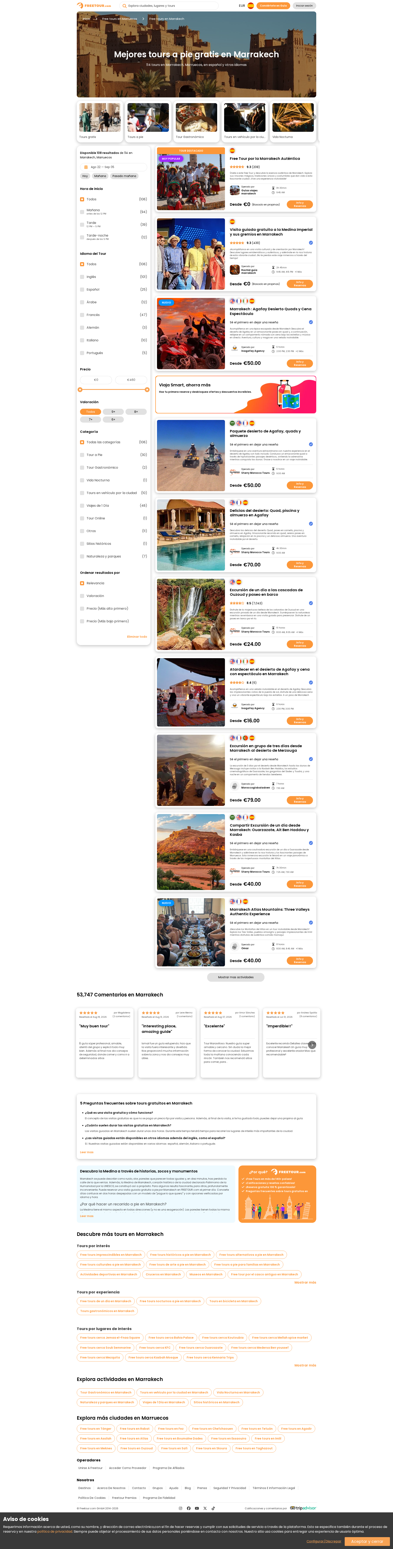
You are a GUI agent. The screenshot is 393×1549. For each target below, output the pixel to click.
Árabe (117, 302)
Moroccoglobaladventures (255, 787)
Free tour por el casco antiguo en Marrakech (264, 1274)
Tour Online (117, 518)
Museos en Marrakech (206, 1274)
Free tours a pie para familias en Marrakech (247, 1264)
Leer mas (87, 1152)
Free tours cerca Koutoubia (223, 1338)
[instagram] (180, 1508)
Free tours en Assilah (95, 1438)
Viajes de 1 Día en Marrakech (164, 1402)
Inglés (117, 277)
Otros (117, 531)
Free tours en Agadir (296, 1429)
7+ (91, 419)
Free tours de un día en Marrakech (105, 1301)
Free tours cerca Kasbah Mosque (153, 1357)
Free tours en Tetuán (257, 1429)
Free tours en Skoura (211, 1448)
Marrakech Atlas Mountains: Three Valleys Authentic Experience (269, 911)
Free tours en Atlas (134, 1438)
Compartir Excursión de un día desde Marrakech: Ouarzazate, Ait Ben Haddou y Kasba (269, 830)
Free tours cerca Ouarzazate (201, 1348)
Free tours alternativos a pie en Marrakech (251, 1255)
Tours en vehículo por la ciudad (117, 493)
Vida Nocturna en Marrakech (238, 1392)
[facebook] (188, 1508)
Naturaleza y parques (117, 556)
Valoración (95, 596)
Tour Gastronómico (117, 468)
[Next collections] (313, 117)
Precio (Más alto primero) (107, 609)
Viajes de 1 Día (117, 506)
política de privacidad (54, 1531)
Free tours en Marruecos (119, 19)
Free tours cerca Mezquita (100, 1357)
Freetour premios (124, 1498)
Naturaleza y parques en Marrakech (107, 1402)
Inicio (86, 19)
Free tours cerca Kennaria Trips (210, 1357)
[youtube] (196, 1508)
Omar (245, 948)
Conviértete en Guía (273, 5)
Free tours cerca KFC (155, 1348)
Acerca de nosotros (111, 1488)
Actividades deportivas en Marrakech (108, 1274)
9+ (113, 412)
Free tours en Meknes (96, 1448)
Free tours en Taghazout (254, 1448)
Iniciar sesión (304, 5)
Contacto (139, 1488)
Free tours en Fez (171, 1429)
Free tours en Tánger (95, 1429)
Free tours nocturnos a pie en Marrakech (170, 1301)
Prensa (202, 1488)
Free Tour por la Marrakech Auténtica (265, 158)
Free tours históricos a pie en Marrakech (180, 1255)
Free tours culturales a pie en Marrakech (110, 1264)
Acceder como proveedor (127, 1468)
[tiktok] (213, 1508)
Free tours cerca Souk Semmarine (105, 1348)
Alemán (117, 328)
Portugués (117, 353)
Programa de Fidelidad (159, 1498)
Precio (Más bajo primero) (108, 621)
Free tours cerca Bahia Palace (171, 1338)
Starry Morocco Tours (255, 473)
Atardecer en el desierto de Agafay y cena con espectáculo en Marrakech (270, 671)
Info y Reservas (300, 204)
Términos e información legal (274, 1488)
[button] (100, 121)
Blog (188, 1488)
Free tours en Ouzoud (137, 1448)
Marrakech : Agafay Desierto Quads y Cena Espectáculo (271, 311)
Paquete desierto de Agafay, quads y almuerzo (265, 433)
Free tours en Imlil (268, 1438)
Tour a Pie (117, 455)
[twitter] (205, 1508)
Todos (90, 412)
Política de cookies (92, 1498)
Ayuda (173, 1488)
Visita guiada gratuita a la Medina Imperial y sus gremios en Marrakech (271, 232)
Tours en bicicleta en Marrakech (233, 1301)
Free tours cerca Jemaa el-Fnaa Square (110, 1338)
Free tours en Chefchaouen (212, 1429)
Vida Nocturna (117, 480)
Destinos (84, 1488)
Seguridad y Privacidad (229, 1488)
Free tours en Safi (174, 1448)
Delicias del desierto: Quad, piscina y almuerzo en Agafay (264, 513)
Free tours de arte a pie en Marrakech (177, 1264)
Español (117, 290)
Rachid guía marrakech (249, 272)
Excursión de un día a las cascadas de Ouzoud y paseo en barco (266, 592)
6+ (113, 419)
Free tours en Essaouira (228, 1438)
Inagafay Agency (252, 351)
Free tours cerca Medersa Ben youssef (260, 1348)
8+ (136, 412)
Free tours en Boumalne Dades (180, 1438)
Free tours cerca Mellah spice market (280, 1338)
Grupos (157, 1488)
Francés (117, 315)
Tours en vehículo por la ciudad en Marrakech (174, 1392)
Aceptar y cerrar (367, 1541)
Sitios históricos (117, 544)
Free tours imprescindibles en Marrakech (111, 1255)
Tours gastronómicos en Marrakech (107, 1311)
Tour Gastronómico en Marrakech (105, 1392)
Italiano (117, 340)
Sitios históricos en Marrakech (216, 1402)
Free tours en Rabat (135, 1429)
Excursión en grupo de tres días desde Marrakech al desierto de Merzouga (266, 748)
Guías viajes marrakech (249, 192)
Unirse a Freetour (90, 1468)
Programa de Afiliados (168, 1468)
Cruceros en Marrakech (163, 1274)
